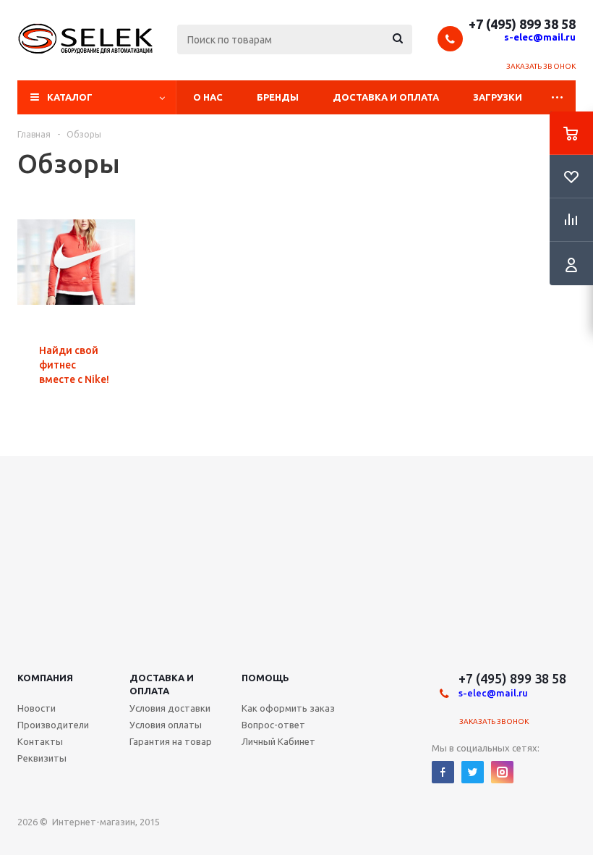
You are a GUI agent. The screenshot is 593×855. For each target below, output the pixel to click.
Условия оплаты (165, 725)
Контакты (40, 741)
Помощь (265, 678)
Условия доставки (169, 708)
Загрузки (497, 97)
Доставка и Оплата (161, 684)
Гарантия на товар (170, 741)
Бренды (278, 97)
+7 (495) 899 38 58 (522, 23)
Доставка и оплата (386, 97)
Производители (53, 725)
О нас (208, 97)
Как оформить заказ (288, 708)
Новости (36, 708)
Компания (45, 678)
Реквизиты (42, 758)
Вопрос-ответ (273, 725)
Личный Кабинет (278, 741)
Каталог (70, 97)
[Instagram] (502, 772)
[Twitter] (472, 772)
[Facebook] (443, 772)
